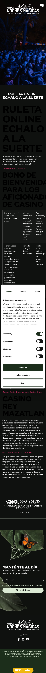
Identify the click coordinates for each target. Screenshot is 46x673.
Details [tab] (23, 292)
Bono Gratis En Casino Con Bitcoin (17, 452)
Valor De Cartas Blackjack (13, 168)
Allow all (23, 367)
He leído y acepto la (24, 585)
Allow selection (23, 375)
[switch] (39, 341)
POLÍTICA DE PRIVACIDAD (16, 654)
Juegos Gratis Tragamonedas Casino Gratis (22, 392)
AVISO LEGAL (37, 651)
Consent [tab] (8, 292)
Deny (23, 383)
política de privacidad (33, 585)
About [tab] (37, 292)
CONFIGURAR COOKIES (28, 656)
